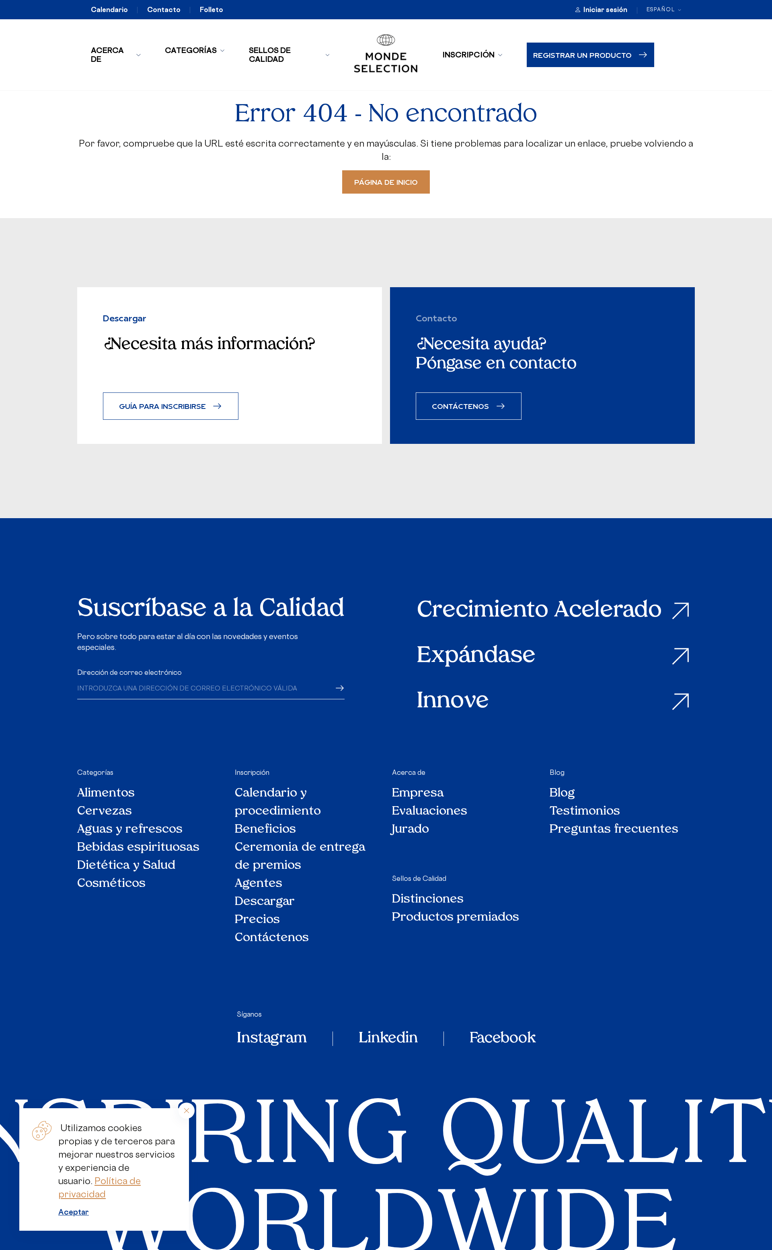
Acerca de (107, 54)
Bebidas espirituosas (138, 848)
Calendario (109, 9)
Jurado (410, 830)
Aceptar (73, 1211)
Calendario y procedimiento (278, 802)
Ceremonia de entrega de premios (300, 857)
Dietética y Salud (127, 866)
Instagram (272, 1039)
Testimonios (585, 812)
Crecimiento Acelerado (539, 611)
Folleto (211, 9)
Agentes (258, 884)
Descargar (265, 902)
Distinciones (428, 900)
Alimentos (106, 793)
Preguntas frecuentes (614, 830)
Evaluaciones (429, 812)
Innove (453, 702)
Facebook (503, 1039)
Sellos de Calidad (270, 54)
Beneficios (265, 830)
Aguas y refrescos (130, 830)
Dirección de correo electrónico (129, 672)
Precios (257, 920)
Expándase (476, 656)
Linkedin (388, 1039)
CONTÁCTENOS (460, 406)
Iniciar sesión (605, 9)
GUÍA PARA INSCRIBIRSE (162, 406)
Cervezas (104, 812)
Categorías (191, 50)
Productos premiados (455, 918)
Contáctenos (272, 938)
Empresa (418, 793)
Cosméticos (111, 884)
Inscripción (468, 54)
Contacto (164, 9)
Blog (557, 772)
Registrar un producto (582, 55)
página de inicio (386, 182)
